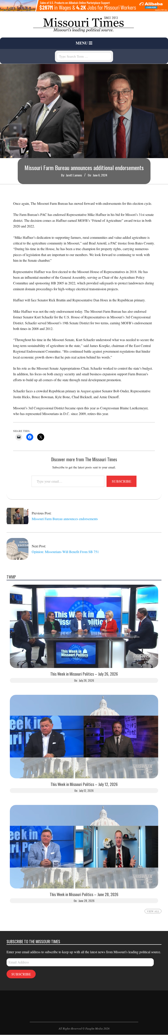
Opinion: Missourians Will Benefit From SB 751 (65, 551)
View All (153, 911)
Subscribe (121, 481)
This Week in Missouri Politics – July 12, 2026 (84, 784)
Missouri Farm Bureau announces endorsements (65, 518)
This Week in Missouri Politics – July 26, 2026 (84, 674)
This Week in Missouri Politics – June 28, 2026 (84, 894)
